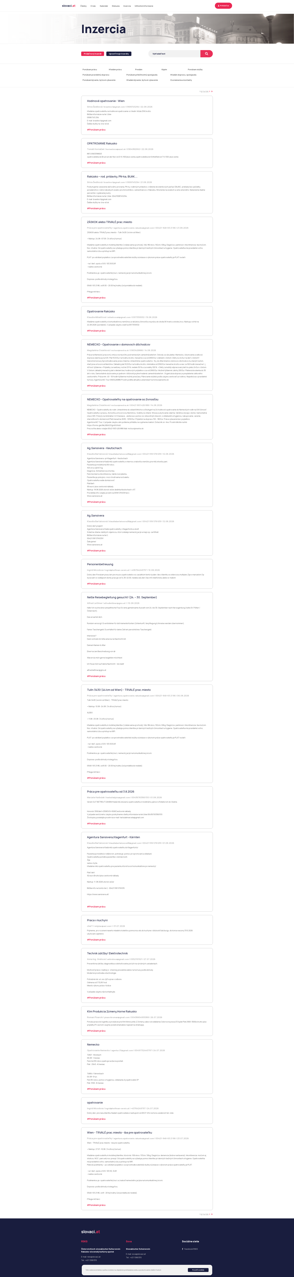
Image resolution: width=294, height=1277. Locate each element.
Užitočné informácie (144, 6)
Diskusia (116, 6)
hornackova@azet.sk (116, 149)
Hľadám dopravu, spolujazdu (183, 75)
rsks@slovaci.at (93, 1257)
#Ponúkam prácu (96, 129)
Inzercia (127, 6)
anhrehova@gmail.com (118, 959)
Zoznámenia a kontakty (181, 80)
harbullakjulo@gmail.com (118, 798)
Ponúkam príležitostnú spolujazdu (141, 75)
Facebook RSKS (191, 1249)
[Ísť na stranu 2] (209, 91)
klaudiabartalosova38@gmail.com (125, 454)
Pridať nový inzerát (92, 53)
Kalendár (104, 6)
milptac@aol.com (103, 926)
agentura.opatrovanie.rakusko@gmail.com (134, 228)
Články (83, 6)
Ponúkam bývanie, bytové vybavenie (99, 80)
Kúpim (164, 69)
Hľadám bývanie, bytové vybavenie (142, 80)
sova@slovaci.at (139, 1254)
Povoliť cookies (198, 1270)
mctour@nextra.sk (120, 350)
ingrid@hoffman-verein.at (117, 570)
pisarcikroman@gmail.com (117, 1017)
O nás (93, 6)
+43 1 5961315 (91, 1260)
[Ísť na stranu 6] (212, 91)
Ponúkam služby (195, 69)
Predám (138, 69)
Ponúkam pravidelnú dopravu (96, 75)
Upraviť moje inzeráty (119, 53)
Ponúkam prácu (90, 69)
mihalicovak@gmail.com (119, 317)
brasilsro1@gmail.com (114, 107)
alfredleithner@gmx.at (114, 603)
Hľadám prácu (115, 69)
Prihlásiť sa (224, 6)
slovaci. (68, 6)
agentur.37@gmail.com (122, 1051)
